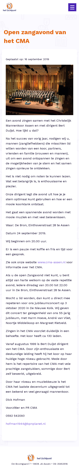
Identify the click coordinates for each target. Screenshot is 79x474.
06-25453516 (60, 464)
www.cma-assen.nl (51, 262)
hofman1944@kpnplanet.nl (26, 424)
